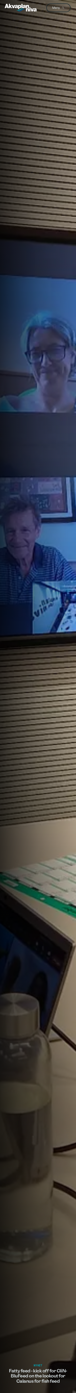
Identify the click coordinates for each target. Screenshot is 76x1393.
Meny (56, 8)
